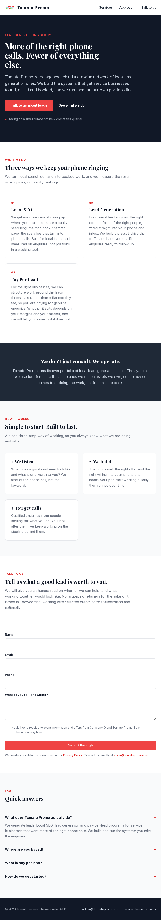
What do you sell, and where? (26, 694)
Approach (126, 7)
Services (106, 7)
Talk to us (148, 7)
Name (9, 634)
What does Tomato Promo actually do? (38, 817)
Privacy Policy (72, 755)
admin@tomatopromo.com (131, 755)
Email (9, 655)
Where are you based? (24, 849)
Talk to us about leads (29, 105)
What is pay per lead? (23, 863)
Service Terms (133, 909)
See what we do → (74, 105)
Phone (9, 675)
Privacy (151, 909)
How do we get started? (25, 876)
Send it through (80, 745)
